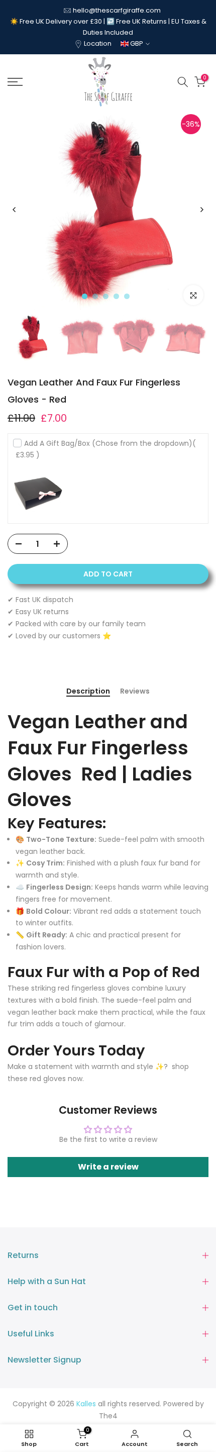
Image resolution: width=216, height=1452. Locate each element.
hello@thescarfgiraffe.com (117, 10)
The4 (108, 1416)
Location (98, 43)
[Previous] (15, 210)
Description (88, 691)
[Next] (201, 210)
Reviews (135, 691)
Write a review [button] (108, 1167)
